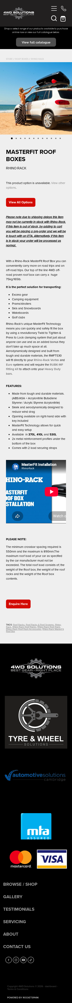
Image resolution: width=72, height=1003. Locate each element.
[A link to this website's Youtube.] (23, 960)
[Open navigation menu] (54, 8)
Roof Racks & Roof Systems (40, 624)
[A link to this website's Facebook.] (8, 960)
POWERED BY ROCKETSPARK (23, 997)
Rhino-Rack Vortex (46, 360)
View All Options (21, 202)
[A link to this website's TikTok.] (31, 960)
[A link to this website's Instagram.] (16, 960)
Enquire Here (18, 604)
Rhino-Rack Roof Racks (24, 627)
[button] (54, 18)
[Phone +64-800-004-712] (63, 8)
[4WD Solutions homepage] (26, 13)
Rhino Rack (37, 59)
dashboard (50, 986)
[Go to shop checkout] (63, 18)
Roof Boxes (21, 59)
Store (9, 59)
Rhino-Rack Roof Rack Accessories (23, 629)
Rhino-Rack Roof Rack (48, 627)
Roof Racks (19, 624)
